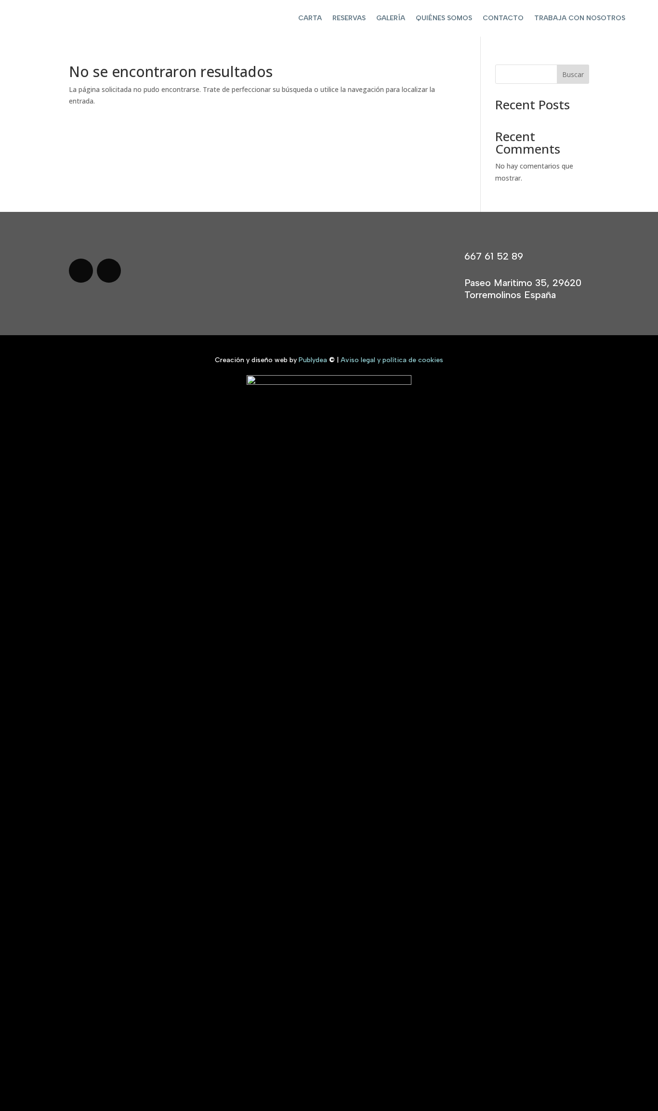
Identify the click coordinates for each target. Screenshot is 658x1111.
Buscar (573, 74)
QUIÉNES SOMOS (444, 18)
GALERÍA (390, 18)
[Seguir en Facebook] (81, 271)
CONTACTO (503, 18)
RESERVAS (349, 18)
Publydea (313, 360)
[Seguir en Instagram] (109, 271)
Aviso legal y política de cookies (392, 360)
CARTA (310, 18)
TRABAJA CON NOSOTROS (579, 18)
